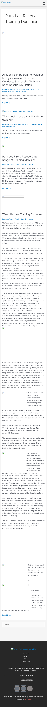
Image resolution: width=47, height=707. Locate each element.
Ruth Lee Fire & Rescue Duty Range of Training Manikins (19, 158)
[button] (44, 3)
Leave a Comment (8, 89)
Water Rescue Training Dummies (22, 214)
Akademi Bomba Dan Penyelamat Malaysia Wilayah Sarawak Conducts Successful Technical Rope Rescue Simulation (22, 79)
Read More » (6, 103)
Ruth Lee (29, 89)
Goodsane (28, 699)
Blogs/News (21, 89)
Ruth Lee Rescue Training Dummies (14, 164)
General (14, 124)
